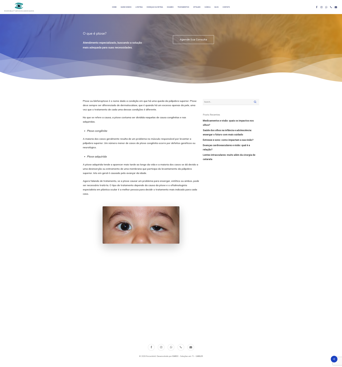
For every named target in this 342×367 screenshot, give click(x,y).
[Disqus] (171, 294)
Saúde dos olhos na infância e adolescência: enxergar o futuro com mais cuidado (227, 132)
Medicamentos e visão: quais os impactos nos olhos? (228, 122)
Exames (170, 7)
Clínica (208, 7)
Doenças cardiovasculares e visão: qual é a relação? (226, 147)
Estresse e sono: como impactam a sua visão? (228, 139)
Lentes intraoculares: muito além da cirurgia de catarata (229, 157)
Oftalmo (197, 7)
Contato (226, 7)
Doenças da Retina (155, 7)
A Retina (139, 7)
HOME (114, 7)
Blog (217, 7)
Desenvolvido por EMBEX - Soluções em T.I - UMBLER (180, 356)
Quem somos (126, 7)
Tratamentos (183, 7)
